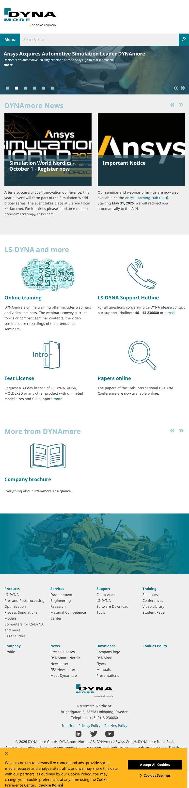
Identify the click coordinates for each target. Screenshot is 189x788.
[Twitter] (93, 733)
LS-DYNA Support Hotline (128, 297)
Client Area (105, 594)
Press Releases (62, 651)
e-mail (169, 312)
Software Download (112, 606)
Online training (23, 297)
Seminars (150, 594)
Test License (19, 378)
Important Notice (124, 163)
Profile (9, 651)
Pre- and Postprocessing (24, 600)
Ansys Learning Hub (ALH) (146, 197)
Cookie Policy (50, 785)
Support (103, 588)
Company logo (108, 651)
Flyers (101, 663)
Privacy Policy (89, 725)
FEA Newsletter (62, 669)
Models (10, 618)
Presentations (107, 675)
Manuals (103, 669)
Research (58, 606)
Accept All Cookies (155, 764)
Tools (100, 612)
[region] (93, 768)
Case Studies (15, 636)
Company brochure (27, 479)
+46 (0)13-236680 (104, 717)
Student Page (153, 612)
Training (149, 588)
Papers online (114, 378)
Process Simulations (20, 612)
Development (61, 594)
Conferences (152, 600)
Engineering (60, 600)
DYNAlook (104, 657)
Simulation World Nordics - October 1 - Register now (42, 166)
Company (12, 645)
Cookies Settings (157, 775)
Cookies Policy (154, 645)
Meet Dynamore (63, 675)
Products (12, 588)
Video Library (153, 606)
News (55, 645)
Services (57, 588)
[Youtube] (109, 733)
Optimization (15, 606)
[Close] (6, 753)
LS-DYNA (11, 594)
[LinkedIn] (78, 733)
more (8, 64)
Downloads (105, 645)
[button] (177, 88)
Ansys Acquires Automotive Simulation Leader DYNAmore (74, 53)
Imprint (68, 725)
